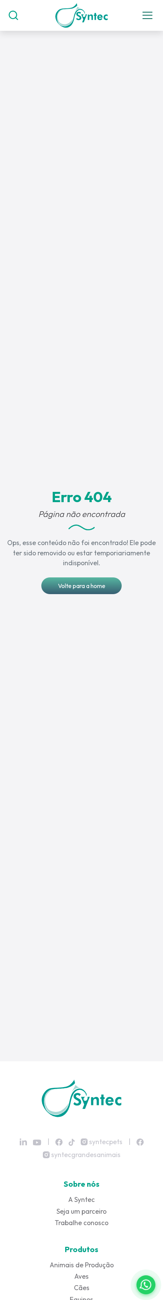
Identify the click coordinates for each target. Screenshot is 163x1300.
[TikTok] (72, 1142)
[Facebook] (59, 1142)
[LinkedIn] (23, 1141)
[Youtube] (37, 1142)
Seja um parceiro (81, 1211)
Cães (81, 1287)
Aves (81, 1276)
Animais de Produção (82, 1264)
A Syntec (81, 1199)
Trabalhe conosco (81, 1222)
